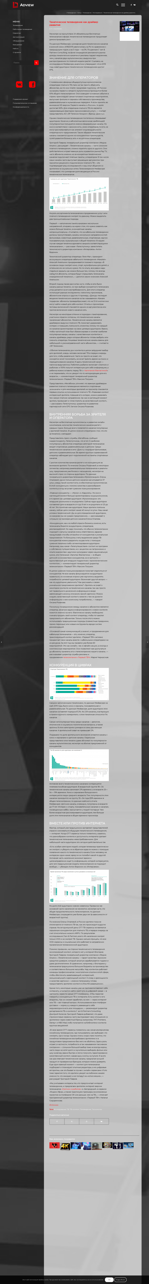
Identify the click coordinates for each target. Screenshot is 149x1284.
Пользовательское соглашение (25, 103)
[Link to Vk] (134, 4)
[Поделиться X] (71, 1121)
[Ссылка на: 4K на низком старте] (65, 1146)
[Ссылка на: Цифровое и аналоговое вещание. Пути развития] (128, 1145)
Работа (15, 48)
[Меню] (122, 5)
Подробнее (120, 1280)
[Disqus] (94, 1188)
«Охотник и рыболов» (71, 1089)
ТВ (68, 1109)
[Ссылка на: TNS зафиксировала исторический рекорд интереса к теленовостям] (86, 1146)
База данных (17, 44)
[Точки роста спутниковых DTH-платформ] (147, 642)
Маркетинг (17, 33)
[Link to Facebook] (131, 4)
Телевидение (85, 1109)
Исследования (56, 29)
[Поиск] (117, 5)
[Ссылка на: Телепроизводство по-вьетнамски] (118, 1145)
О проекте (17, 52)
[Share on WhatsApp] (86, 1121)
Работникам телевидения (22, 29)
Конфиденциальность (21, 107)
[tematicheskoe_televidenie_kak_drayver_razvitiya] (129, 31)
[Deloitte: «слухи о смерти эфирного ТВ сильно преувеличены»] (1, 642)
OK (109, 1280)
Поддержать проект (20, 99)
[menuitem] (117, 5)
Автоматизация (18, 37)
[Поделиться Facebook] (57, 1121)
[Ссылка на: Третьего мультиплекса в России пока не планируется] (97, 1146)
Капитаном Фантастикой (96, 371)
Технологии (97, 1109)
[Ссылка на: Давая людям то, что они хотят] (107, 1145)
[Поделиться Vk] (101, 1121)
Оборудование (18, 41)
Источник (53, 1105)
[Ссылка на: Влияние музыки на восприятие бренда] (76, 1145)
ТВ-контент (74, 1109)
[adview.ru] (23, 5)
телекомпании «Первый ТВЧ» (77, 657)
